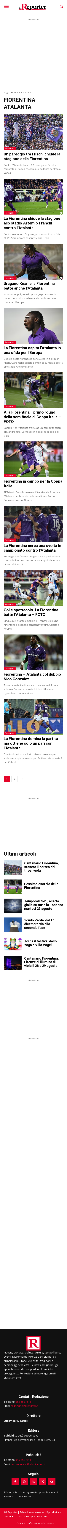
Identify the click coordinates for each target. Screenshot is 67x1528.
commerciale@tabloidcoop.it (28, 1464)
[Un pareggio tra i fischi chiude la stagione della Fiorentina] (33, 132)
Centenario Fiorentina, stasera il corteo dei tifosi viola (41, 867)
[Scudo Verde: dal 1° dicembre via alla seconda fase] (13, 924)
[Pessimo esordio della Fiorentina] (13, 887)
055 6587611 (23, 1401)
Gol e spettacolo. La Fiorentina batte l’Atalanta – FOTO (31, 612)
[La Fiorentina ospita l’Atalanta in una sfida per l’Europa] (33, 326)
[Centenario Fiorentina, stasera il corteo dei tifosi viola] (13, 867)
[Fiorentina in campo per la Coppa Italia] (33, 459)
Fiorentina (10, 148)
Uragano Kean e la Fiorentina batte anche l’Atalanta (29, 285)
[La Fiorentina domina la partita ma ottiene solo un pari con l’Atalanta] (33, 717)
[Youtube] (51, 1481)
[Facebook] (15, 1481)
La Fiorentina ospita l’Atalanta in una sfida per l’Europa (32, 350)
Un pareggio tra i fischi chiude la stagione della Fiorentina (32, 156)
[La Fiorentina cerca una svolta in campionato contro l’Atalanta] (33, 524)
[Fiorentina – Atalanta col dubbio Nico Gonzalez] (33, 652)
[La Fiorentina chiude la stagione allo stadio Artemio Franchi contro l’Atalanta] (33, 197)
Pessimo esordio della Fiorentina (41, 886)
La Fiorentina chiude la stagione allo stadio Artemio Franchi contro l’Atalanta (32, 223)
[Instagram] (24, 1481)
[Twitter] (42, 1481)
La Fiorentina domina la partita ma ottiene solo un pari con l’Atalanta (31, 743)
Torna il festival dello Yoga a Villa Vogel (40, 943)
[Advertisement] (33, 55)
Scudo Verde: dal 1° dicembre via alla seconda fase (39, 924)
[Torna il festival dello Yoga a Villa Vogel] (13, 944)
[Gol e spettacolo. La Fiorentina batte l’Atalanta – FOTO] (33, 588)
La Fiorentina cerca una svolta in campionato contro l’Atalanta (32, 548)
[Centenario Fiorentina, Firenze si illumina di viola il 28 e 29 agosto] (13, 963)
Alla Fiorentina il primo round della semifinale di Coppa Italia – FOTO (32, 417)
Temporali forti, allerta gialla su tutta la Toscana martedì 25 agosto (43, 905)
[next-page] (22, 779)
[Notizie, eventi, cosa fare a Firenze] (32, 6)
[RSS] (33, 1481)
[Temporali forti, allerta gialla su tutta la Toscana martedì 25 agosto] (13, 906)
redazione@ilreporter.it (24, 1406)
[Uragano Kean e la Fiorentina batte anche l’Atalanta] (33, 262)
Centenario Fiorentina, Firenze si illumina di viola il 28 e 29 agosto (41, 962)
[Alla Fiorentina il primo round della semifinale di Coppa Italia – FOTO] (33, 390)
